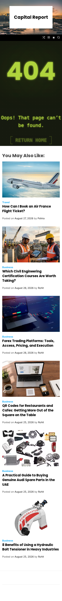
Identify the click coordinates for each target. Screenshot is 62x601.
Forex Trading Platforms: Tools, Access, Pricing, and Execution (28, 343)
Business (7, 267)
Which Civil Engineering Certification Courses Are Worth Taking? (29, 276)
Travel (6, 202)
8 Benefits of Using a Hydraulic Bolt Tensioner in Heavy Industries (30, 547)
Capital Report (31, 17)
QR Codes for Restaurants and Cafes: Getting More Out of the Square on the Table (27, 410)
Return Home (31, 140)
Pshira (41, 218)
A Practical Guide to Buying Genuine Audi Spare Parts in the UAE (28, 480)
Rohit (41, 287)
